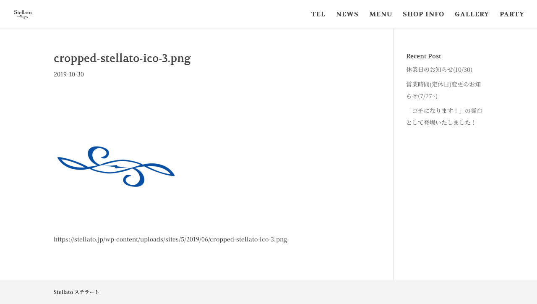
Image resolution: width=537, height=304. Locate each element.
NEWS (347, 14)
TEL (318, 14)
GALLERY (472, 14)
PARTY (512, 14)
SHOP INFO (423, 14)
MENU (380, 14)
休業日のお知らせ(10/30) (439, 69)
